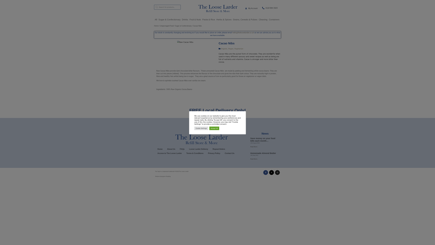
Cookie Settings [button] (201, 128)
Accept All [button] (214, 128)
